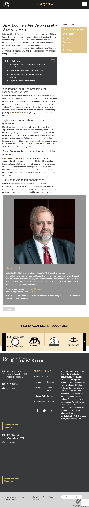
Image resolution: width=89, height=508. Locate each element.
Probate (66, 46)
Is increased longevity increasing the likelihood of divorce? (27, 65)
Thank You (51, 402)
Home (38, 388)
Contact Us (40, 382)
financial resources (31, 144)
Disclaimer (50, 382)
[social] (37, 410)
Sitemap (50, 396)
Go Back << (9, 309)
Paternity (66, 42)
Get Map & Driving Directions (12, 426)
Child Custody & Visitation (73, 30)
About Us (39, 376)
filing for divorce (16, 113)
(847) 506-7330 (48, 4)
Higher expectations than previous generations (26, 70)
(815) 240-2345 (13, 442)
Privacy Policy (41, 396)
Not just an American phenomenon (22, 81)
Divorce (66, 38)
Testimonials (40, 402)
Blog (48, 376)
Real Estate (67, 50)
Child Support (68, 34)
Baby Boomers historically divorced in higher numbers (25, 75)
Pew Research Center (11, 158)
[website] (80, 503)
